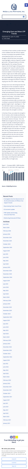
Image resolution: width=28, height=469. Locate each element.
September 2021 (7, 396)
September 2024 (7, 277)
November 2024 (7, 274)
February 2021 (7, 420)
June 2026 (6, 224)
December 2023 (7, 307)
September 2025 (7, 247)
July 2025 (5, 254)
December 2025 (7, 237)
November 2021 (7, 390)
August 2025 (6, 251)
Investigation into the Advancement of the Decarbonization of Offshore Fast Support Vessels (14, 200)
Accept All (14, 459)
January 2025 (6, 267)
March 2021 (6, 416)
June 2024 (6, 287)
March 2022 (6, 377)
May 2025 (5, 260)
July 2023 (5, 323)
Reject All (14, 466)
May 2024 (5, 290)
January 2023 (6, 343)
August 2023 (6, 320)
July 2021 (5, 403)
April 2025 (6, 264)
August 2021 (6, 400)
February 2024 (7, 300)
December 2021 (7, 386)
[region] (14, 457)
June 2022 (6, 367)
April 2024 (6, 294)
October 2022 (6, 353)
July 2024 (5, 284)
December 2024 (7, 270)
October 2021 (6, 393)
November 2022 (7, 350)
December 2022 (7, 347)
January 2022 (6, 383)
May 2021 (5, 410)
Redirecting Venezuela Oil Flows (12, 218)
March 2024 (6, 297)
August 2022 (6, 360)
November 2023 (7, 310)
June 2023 (6, 327)
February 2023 (7, 340)
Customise (14, 462)
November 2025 (7, 241)
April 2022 (6, 373)
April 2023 (6, 333)
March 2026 (6, 227)
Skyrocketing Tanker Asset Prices (12, 206)
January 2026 (6, 234)
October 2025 (6, 244)
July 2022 (5, 363)
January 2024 (6, 304)
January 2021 (6, 423)
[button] (26, 5)
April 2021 (6, 413)
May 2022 (5, 370)
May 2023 (5, 330)
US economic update (9, 209)
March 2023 (6, 337)
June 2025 (6, 257)
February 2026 (7, 231)
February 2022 (7, 380)
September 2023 (7, 317)
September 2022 (7, 357)
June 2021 (6, 406)
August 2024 (6, 280)
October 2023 (6, 314)
